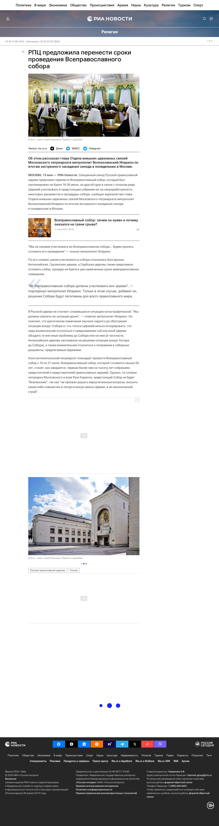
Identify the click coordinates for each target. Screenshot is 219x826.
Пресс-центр (100, 761)
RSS (176, 761)
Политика (13, 755)
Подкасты (182, 755)
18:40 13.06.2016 (14, 41)
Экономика (43, 755)
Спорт (89, 755)
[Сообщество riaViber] (160, 744)
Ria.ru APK (164, 761)
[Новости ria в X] (135, 744)
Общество (28, 755)
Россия (74, 570)
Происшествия (74, 755)
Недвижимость (129, 755)
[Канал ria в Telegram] (122, 744)
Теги (208, 755)
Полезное (197, 755)
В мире (58, 755)
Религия (146, 755)
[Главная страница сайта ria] (109, 18)
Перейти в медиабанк (72, 139)
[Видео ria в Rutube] (109, 744)
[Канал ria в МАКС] (59, 744)
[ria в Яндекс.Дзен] (71, 744)
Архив (185, 761)
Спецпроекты (38, 761)
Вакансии (10, 778)
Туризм (158, 755)
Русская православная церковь (47, 570)
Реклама (55, 761)
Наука (99, 755)
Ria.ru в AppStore (122, 761)
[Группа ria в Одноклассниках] (97, 744)
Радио (169, 755)
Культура (112, 755)
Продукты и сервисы (76, 761)
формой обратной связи (178, 782)
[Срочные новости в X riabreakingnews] (147, 744)
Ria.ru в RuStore (145, 761)
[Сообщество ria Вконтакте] (84, 744)
